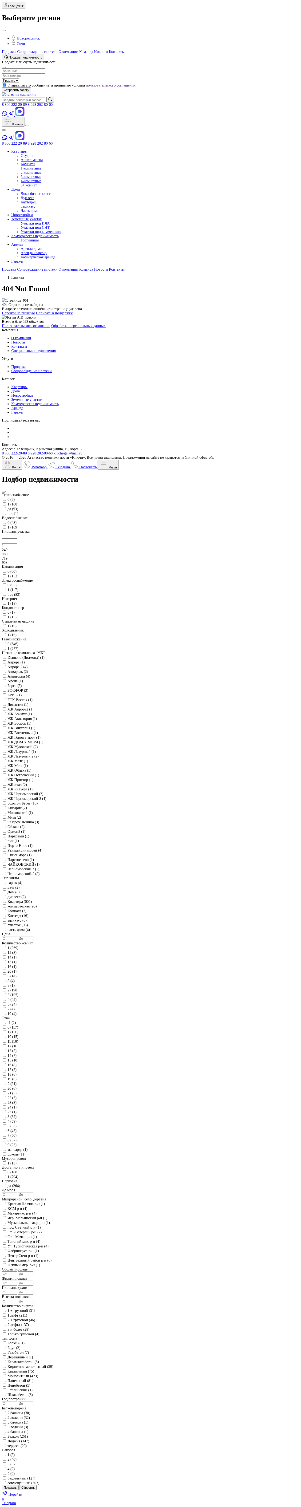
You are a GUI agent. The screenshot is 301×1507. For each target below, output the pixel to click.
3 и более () (18, 1329)
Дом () (14, 892)
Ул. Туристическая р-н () (28, 1246)
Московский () (20, 813)
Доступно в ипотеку (18, 1167)
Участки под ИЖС (36, 223)
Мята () (14, 817)
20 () (12, 971)
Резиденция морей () (25, 850)
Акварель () (18, 672)
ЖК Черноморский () (25, 794)
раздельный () (21, 1478)
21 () (12, 1093)
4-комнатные (31, 181)
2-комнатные (31, 172)
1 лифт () (17, 1315)
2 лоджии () (19, 1418)
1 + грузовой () (21, 1311)
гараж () (15, 883)
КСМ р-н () (17, 1209)
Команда (86, 52)
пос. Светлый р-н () (24, 1227)
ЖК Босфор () (19, 723)
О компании (68, 52)
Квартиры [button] (19, 151)
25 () (12, 1112)
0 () (11, 499)
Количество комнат (17, 943)
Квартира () (20, 901)
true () (14, 594)
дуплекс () (17, 897)
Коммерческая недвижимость (35, 404)
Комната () (17, 911)
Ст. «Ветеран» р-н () (25, 1232)
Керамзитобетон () (23, 1362)
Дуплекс (27, 198)
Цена (6, 934)
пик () (13, 841)
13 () (12, 1051)
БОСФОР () (18, 690)
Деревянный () (20, 1357)
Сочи (20, 44)
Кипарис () (17, 808)
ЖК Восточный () (23, 733)
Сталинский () (20, 1390)
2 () (13, 990)
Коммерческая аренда (38, 257)
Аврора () (16, 662)
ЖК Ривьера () (20, 789)
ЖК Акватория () (22, 719)
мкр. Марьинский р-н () (27, 1218)
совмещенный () (23, 1483)
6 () (12, 976)
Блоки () (16, 1343)
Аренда (17, 408)
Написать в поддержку (54, 313)
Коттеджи (28, 202)
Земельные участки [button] (26, 219)
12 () (12, 953)
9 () (11, 985)
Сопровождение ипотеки (37, 52)
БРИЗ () (15, 695)
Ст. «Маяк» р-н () (22, 1237)
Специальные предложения (33, 351)
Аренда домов (32, 249)
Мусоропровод (14, 1158)
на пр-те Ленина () (23, 822)
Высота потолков (16, 1297)
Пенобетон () (19, 1385)
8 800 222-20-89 (14, 105)
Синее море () (20, 855)
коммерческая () (22, 906)
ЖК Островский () (23, 775)
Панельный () (20, 1381)
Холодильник (13, 630)
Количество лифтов (17, 1306)
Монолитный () (23, 1376)
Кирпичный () (21, 1371)
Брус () (14, 1348)
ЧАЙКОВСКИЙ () (24, 864)
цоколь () (16, 1154)
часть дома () (19, 930)
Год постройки (14, 1399)
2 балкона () (19, 1413)
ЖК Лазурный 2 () (23, 756)
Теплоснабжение (15, 495)
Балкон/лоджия (14, 1408)
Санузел (8, 1450)
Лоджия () (18, 1441)
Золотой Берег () (23, 803)
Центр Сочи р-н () (23, 1256)
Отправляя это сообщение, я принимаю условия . (72, 85)
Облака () (16, 827)
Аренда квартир (34, 253)
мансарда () (18, 1150)
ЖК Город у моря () (24, 737)
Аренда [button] (17, 244)
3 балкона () (18, 1422)
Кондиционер (13, 608)
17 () (12, 1070)
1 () (13, 504)
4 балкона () (18, 1432)
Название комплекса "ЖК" (23, 653)
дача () (14, 887)
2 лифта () (18, 1325)
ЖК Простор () (20, 780)
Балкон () (18, 1436)
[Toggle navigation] (27, 125)
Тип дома (9, 1338)
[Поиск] (50, 100)
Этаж (6, 1018)
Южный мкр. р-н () (24, 1265)
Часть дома (29, 211)
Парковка (9, 1181)
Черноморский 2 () (23, 869)
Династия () (18, 704)
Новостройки (22, 395)
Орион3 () (16, 831)
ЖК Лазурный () (22, 752)
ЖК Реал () (17, 784)
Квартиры (19, 387)
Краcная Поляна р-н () (26, 1204)
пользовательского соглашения (110, 85)
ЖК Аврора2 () (20, 709)
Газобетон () (18, 1352)
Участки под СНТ (35, 227)
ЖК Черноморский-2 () (27, 799)
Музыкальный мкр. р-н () (29, 1223)
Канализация (12, 567)
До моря (8, 1190)
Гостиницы (30, 240)
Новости (101, 52)
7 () (11, 1009)
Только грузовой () (23, 1334)
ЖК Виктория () (21, 728)
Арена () (15, 681)
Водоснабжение (15, 518)
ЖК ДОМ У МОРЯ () (25, 742)
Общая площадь (15, 1269)
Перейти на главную (18, 313)
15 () (12, 962)
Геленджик (16, 6)
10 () (12, 1014)
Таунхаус (28, 206)
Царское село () (21, 860)
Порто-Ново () (20, 846)
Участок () (18, 925)
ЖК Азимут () (20, 714)
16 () (12, 967)
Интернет (9, 599)
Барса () (15, 686)
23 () (12, 1103)
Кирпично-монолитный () (30, 1367)
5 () (12, 1004)
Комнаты (28, 164)
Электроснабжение (17, 580)
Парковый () (18, 836)
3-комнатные (31, 177)
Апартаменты (32, 160)
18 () (12, 1074)
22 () (12, 1098)
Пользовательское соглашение (26, 326)
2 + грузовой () (21, 1320)
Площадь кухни (14, 1288)
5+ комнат (29, 185)
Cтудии (27, 156)
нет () (13, 514)
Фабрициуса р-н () (23, 1251)
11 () (13, 1041)
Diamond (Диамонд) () (26, 657)
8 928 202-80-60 (40, 105)
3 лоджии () (18, 1427)
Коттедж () (18, 916)
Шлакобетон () (20, 1395)
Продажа (9, 52)
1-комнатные (31, 168)
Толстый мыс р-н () (24, 1241)
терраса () (17, 1446)
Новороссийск (28, 38)
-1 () (12, 1023)
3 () (13, 995)
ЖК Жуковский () (23, 747)
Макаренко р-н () (22, 1213)
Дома (15, 391)
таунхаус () (17, 920)
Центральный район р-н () (29, 1260)
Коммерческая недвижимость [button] (35, 236)
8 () (11, 981)
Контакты (117, 52)
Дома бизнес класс (36, 194)
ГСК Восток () (20, 700)
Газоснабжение (14, 639)
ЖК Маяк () (18, 761)
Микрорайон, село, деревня (24, 1199)
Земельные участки (26, 400)
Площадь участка (16, 531)
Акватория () (19, 676)
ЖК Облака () (19, 770)
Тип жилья (10, 878)
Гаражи (17, 412)
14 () (12, 957)
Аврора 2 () (18, 667)
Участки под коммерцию (41, 232)
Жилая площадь (14, 1278)
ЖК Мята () (18, 766)
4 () (12, 1000)
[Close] (4, 30)
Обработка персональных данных (78, 326)
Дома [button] (15, 189)
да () (13, 509)
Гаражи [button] (17, 261)
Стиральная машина (18, 621)
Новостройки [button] (22, 215)
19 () (12, 1079)
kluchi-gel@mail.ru (68, 453)
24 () (12, 1107)
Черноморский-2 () (24, 874)
